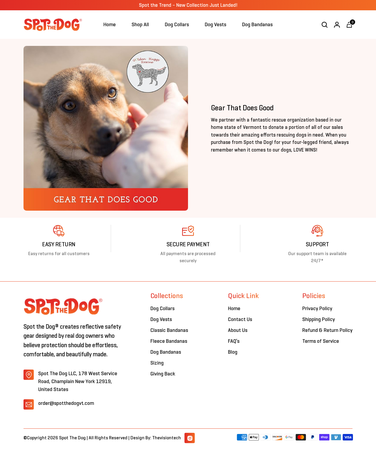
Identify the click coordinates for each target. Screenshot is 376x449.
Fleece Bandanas (168, 341)
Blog (232, 352)
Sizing (157, 363)
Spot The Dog (73, 437)
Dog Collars (162, 308)
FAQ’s (233, 341)
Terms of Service (320, 341)
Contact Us (240, 319)
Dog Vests (161, 319)
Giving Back (162, 373)
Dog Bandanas (165, 352)
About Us (237, 330)
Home (234, 308)
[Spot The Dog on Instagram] (189, 438)
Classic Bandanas (169, 330)
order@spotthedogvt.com (66, 403)
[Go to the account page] (337, 25)
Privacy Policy (317, 308)
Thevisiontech (166, 437)
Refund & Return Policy (327, 330)
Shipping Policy (318, 319)
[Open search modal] (324, 25)
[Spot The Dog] (53, 24)
